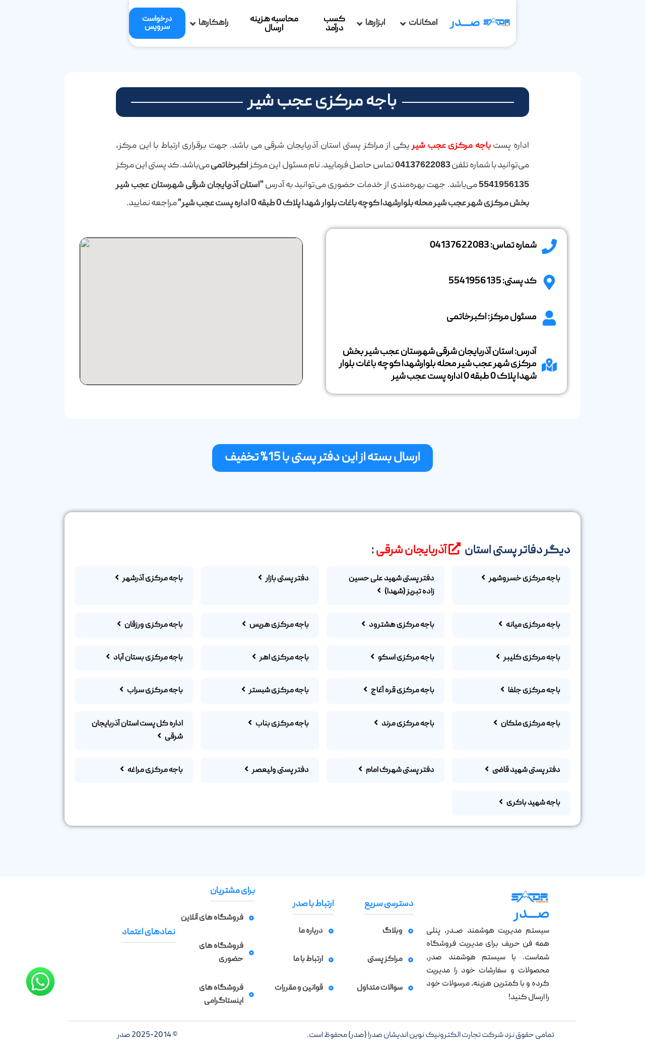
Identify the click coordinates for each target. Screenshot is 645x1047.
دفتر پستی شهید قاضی (525, 770)
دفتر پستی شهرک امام (399, 770)
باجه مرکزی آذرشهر (152, 578)
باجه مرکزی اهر (284, 657)
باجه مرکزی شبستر (278, 690)
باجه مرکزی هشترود (401, 625)
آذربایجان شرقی (410, 550)
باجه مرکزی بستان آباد (147, 657)
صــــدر (465, 23)
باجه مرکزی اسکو (405, 657)
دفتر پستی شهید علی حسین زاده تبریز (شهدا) (391, 585)
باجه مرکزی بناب (281, 723)
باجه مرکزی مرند (407, 723)
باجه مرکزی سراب (154, 690)
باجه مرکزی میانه (532, 625)
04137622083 (459, 246)
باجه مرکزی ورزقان (153, 625)
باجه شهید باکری (532, 803)
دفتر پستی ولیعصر (280, 770)
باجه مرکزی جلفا (533, 690)
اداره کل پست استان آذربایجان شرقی (137, 730)
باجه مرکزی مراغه (154, 770)
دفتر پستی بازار (287, 578)
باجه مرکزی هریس (278, 625)
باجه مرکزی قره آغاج (402, 690)
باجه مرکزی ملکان (530, 723)
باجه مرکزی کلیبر (531, 657)
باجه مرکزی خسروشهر (524, 578)
